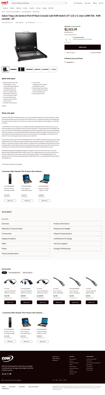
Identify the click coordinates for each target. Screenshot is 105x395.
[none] (5, 8)
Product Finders (89, 370)
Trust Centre (71, 373)
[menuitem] (74, 3)
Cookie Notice (22, 386)
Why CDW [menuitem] (50, 8)
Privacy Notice (12, 386)
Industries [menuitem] (31, 8)
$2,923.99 (70, 29)
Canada (60, 380)
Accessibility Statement (73, 362)
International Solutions (73, 368)
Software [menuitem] (12, 8)
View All (4, 106)
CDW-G (56, 380)
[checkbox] (65, 52)
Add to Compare (71, 52)
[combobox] (37, 3)
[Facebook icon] (3, 374)
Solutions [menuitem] (18, 8)
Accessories (70, 62)
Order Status (55, 358)
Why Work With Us (72, 359)
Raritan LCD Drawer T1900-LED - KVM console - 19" (42, 332)
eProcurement (89, 361)
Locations (71, 370)
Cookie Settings (5, 388)
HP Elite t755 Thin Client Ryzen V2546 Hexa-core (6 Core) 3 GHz (9, 332)
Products (54, 360)
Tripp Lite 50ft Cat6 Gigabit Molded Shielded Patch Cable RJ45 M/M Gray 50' (91, 292)
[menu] (78, 3)
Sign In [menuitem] (89, 3)
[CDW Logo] (4, 3)
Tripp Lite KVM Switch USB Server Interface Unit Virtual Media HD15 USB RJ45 (10, 292)
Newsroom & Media (73, 372)
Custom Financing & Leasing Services (93, 362)
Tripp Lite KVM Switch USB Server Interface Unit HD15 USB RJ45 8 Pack (42, 292)
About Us (71, 361)
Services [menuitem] (25, 8)
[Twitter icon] (8, 374)
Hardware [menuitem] (5, 8)
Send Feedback (89, 364)
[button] (101, 3)
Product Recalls (89, 366)
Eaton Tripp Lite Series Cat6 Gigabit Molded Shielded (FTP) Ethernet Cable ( (58, 292)
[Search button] (66, 3)
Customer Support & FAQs (91, 359)
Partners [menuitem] (38, 8)
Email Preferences (89, 368)
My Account (55, 356)
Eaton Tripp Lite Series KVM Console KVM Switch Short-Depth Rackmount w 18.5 (26, 332)
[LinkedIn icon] (5, 374)
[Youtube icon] (10, 374)
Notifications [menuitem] (79, 3)
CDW (53, 380)
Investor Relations (72, 366)
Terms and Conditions (33, 386)
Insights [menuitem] (45, 8)
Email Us (19, 380)
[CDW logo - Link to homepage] (4, 3)
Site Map (4, 386)
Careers (70, 364)
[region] (52, 189)
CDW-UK (65, 380)
